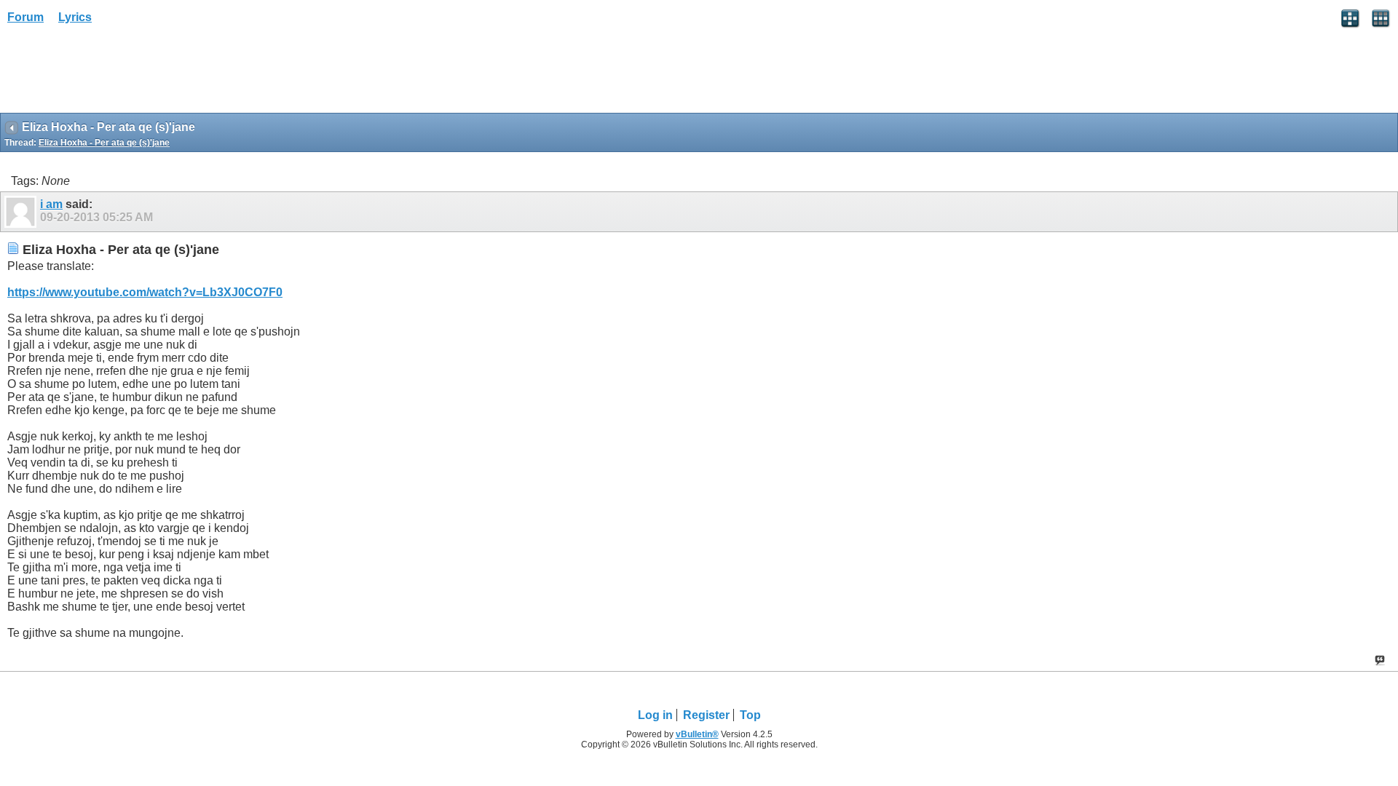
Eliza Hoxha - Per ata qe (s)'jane (104, 143)
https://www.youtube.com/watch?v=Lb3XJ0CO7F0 (145, 292)
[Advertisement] (116, 73)
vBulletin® (697, 734)
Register (706, 715)
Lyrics (75, 17)
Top (750, 715)
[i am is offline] (22, 212)
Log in (655, 715)
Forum (25, 17)
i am (51, 204)
